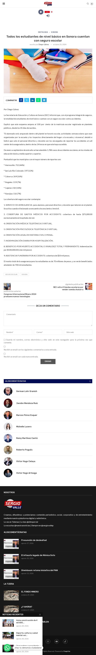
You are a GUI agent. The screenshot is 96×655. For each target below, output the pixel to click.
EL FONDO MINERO (30, 592)
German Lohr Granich (26, 391)
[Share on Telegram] (44, 100)
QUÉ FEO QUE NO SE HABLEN (35, 622)
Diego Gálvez (44, 44)
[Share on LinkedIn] (32, 100)
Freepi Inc (67, 651)
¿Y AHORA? (26, 607)
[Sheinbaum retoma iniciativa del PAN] (11, 574)
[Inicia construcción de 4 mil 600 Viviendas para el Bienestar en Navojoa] (8, 623)
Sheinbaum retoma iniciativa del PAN (39, 570)
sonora (24, 274)
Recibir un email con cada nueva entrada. (21, 356)
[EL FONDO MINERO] (11, 595)
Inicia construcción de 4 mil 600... (26, 621)
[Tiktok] (65, 641)
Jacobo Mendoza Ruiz (27, 403)
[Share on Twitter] (26, 100)
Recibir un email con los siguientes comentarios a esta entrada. (30, 349)
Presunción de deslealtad (34, 540)
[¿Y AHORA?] (11, 610)
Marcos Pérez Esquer (26, 415)
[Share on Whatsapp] (38, 100)
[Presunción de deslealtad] (11, 544)
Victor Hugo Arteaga (26, 473)
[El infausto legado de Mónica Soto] (11, 559)
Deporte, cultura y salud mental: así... (27, 634)
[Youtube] (56, 641)
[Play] (41, 12)
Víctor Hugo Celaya (25, 461)
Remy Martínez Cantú (27, 438)
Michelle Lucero (24, 426)
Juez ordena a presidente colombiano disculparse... (27, 647)
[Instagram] (48, 641)
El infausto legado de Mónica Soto (38, 555)
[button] (7, 648)
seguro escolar (11, 274)
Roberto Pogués (24, 450)
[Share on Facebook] (21, 100)
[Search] (87, 4)
